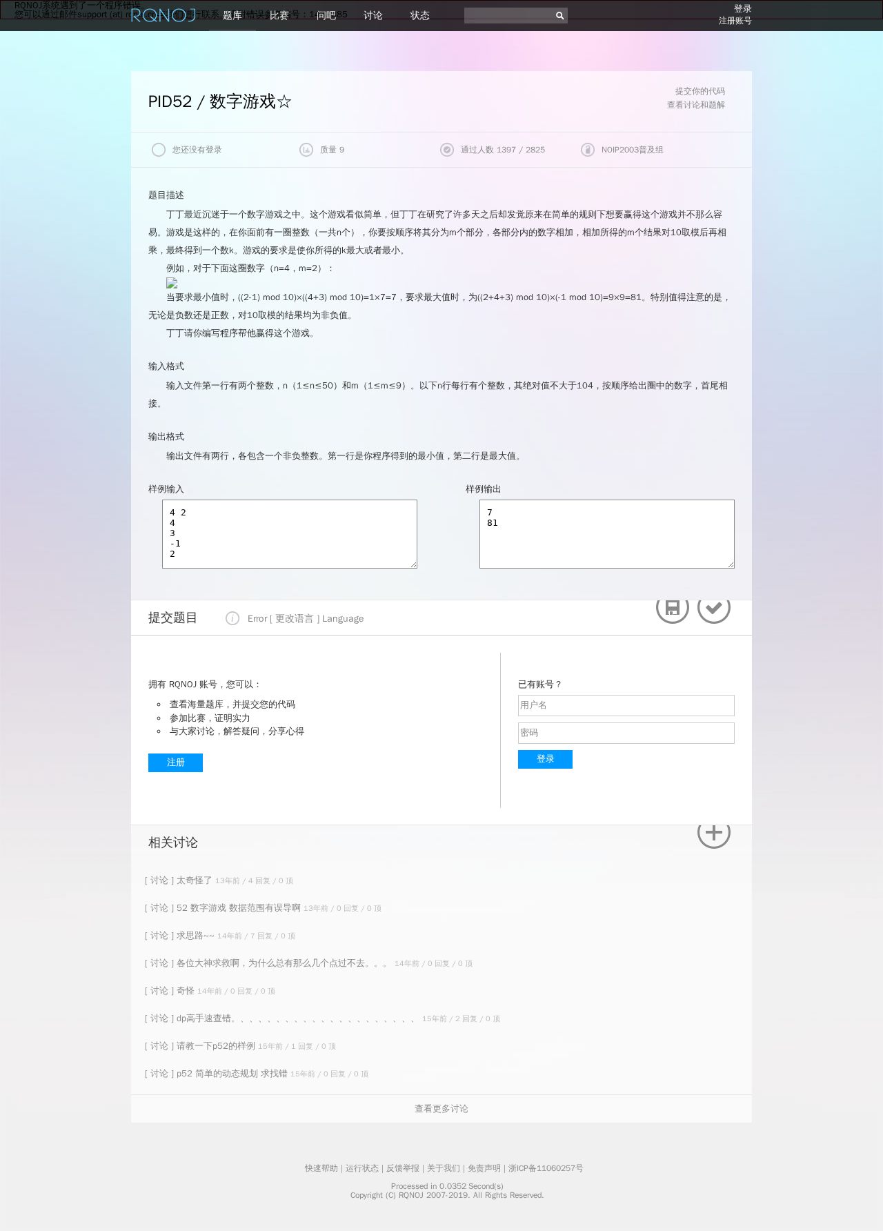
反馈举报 (402, 1168)
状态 (420, 15)
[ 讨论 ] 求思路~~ (181, 935)
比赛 (279, 15)
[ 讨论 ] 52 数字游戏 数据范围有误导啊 (224, 908)
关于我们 (443, 1168)
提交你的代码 (700, 91)
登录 (743, 8)
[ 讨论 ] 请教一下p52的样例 (201, 1046)
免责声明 (484, 1168)
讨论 (373, 15)
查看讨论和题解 (696, 104)
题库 (232, 15)
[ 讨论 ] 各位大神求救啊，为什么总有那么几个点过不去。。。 (270, 963)
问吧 (326, 15)
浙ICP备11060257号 (546, 1168)
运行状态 (362, 1168)
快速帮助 (321, 1168)
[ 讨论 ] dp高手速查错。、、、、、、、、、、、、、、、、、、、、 (283, 1018)
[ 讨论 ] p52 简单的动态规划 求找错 (217, 1073)
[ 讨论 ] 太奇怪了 (180, 880)
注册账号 (735, 20)
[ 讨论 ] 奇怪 (171, 990)
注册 (176, 762)
